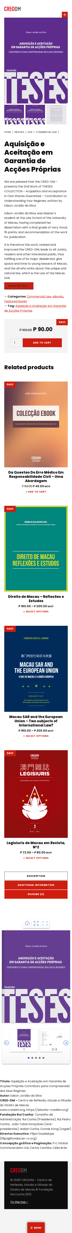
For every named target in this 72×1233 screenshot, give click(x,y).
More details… (18, 285)
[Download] (27, 924)
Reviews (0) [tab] (36, 894)
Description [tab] (36, 876)
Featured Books (15, 301)
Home (7, 132)
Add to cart (42, 342)
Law (30, 132)
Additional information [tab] (36, 885)
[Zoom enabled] (45, 924)
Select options (37, 611)
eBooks (19, 132)
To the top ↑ (19, 1202)
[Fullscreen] (36, 924)
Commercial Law (46, 132)
